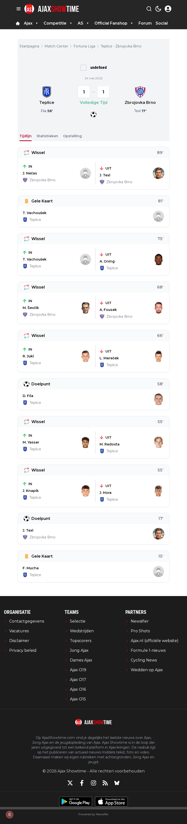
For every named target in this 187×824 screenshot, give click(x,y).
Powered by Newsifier (93, 814)
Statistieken (47, 136)
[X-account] (70, 783)
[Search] (149, 9)
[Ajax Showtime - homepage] (51, 9)
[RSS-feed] (105, 783)
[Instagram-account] (93, 783)
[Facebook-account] (82, 783)
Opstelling (72, 136)
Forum (145, 23)
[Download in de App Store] (111, 801)
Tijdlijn (25, 136)
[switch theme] (158, 8)
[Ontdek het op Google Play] (75, 801)
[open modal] (168, 8)
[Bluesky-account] (117, 783)
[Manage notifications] (9, 814)
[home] (18, 23)
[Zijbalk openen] (18, 9)
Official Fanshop (110, 23)
